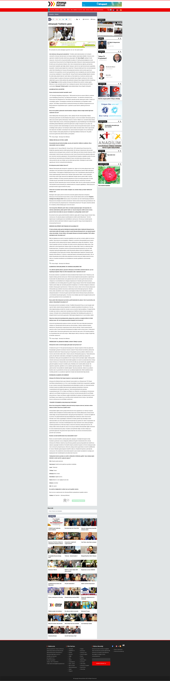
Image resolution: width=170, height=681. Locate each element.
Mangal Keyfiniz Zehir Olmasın (88, 556)
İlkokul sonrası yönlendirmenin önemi (111, 127)
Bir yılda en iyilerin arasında (71, 611)
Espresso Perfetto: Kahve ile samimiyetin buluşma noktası (55, 542)
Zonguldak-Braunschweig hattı (54, 556)
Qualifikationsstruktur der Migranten (55, 584)
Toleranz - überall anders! (71, 556)
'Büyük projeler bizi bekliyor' (55, 611)
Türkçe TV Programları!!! (102, 57)
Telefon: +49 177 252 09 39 (52, 661)
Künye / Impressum (118, 649)
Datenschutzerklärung (119, 651)
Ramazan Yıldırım (52, 569)
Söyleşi (93, 19)
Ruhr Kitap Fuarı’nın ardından (72, 623)
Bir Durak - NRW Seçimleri (111, 66)
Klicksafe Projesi (85, 611)
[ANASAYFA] (49, 10)
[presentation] (119, 38)
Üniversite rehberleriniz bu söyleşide (87, 598)
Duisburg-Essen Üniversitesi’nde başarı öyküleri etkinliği (109, 99)
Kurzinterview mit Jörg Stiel (72, 528)
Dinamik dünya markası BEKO (72, 597)
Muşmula (100, 186)
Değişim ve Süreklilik (110, 75)
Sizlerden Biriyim (52, 636)
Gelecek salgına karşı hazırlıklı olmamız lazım (88, 529)
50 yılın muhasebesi (69, 583)
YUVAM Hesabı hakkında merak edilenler (54, 529)
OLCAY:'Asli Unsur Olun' (70, 636)
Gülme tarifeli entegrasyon (88, 583)
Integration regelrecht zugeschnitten (70, 542)
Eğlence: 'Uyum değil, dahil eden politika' (71, 570)
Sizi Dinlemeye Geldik (86, 623)
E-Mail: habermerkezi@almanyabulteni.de (55, 663)
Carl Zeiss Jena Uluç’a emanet (88, 542)
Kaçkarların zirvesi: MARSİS (88, 569)
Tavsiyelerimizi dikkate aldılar (113, 43)
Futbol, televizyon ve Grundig (55, 597)
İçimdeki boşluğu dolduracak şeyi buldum (112, 156)
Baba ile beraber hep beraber (55, 623)
